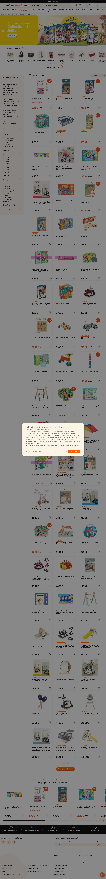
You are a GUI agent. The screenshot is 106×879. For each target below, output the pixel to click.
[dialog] (53, 439)
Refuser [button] (60, 451)
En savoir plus (60, 447)
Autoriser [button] (74, 451)
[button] (34, 451)
